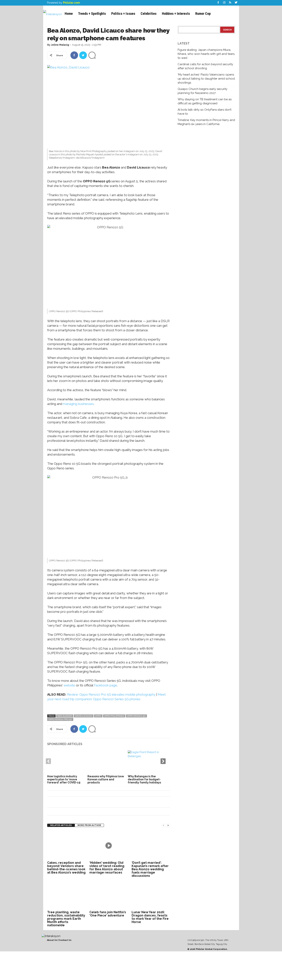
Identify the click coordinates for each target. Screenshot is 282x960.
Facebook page (105, 685)
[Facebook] (218, 3)
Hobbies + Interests (176, 14)
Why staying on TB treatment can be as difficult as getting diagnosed (205, 101)
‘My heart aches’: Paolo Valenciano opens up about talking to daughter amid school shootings (206, 78)
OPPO (98, 716)
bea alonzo (65, 716)
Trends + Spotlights (92, 14)
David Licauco (83, 716)
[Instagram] (224, 3)
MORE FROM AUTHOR (89, 825)
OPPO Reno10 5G (136, 716)
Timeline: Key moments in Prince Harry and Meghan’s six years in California (206, 122)
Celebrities (149, 14)
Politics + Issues (123, 14)
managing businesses (78, 404)
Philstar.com (71, 2)
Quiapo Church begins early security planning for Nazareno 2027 (202, 91)
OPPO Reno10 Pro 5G (60, 719)
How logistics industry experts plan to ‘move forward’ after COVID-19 (63, 779)
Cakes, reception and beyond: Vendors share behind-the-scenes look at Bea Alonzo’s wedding (66, 867)
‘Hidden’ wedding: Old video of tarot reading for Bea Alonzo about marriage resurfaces (106, 867)
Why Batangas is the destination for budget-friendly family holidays (144, 779)
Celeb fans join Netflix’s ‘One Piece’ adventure (107, 913)
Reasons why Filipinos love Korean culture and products (105, 779)
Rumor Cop (203, 14)
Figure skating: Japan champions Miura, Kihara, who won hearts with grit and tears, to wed (206, 54)
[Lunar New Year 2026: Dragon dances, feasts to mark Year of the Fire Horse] (151, 895)
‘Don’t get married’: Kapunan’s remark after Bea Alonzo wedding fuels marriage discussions (150, 869)
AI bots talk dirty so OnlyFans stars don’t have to (204, 111)
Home (69, 14)
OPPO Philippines (114, 716)
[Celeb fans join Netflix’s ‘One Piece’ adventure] (108, 895)
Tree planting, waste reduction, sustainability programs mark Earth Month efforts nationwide (66, 918)
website (69, 685)
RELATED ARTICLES (61, 825)
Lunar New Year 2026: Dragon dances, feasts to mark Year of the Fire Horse (150, 917)
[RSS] (230, 3)
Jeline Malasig (60, 44)
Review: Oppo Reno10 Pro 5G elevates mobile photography (110, 694)
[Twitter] (236, 3)
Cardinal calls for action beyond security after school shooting (205, 66)
